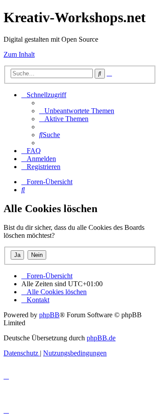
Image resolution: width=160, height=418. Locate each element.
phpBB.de (101, 338)
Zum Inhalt (19, 54)
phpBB (49, 315)
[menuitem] (76, 110)
